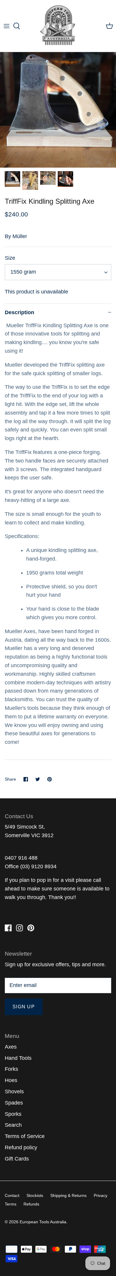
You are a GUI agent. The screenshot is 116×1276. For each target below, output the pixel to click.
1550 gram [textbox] (23, 272)
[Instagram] (19, 928)
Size (10, 258)
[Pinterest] (30, 928)
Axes (11, 1047)
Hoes (11, 1080)
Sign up (23, 1006)
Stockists (34, 1195)
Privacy (100, 1195)
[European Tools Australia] (58, 26)
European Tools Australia (43, 1221)
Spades (14, 1103)
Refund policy (21, 1147)
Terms (10, 1204)
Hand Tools (18, 1058)
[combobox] (58, 272)
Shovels (14, 1091)
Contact (12, 1195)
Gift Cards (17, 1159)
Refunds (31, 1204)
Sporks (13, 1114)
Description (19, 312)
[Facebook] (8, 928)
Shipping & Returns (68, 1195)
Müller (19, 236)
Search (13, 1125)
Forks (11, 1069)
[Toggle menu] (6, 26)
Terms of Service (25, 1136)
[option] (58, 110)
